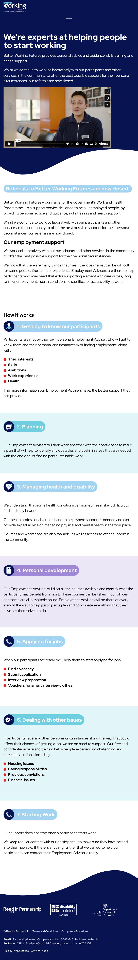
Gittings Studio (39, 951)
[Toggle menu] (69, 20)
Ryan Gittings (21, 951)
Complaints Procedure (74, 931)
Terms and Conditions (45, 931)
